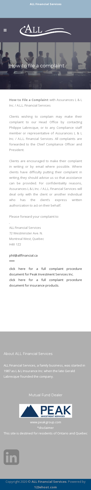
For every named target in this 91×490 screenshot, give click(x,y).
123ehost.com (45, 487)
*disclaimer (45, 427)
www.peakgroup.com (45, 422)
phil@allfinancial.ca (23, 255)
